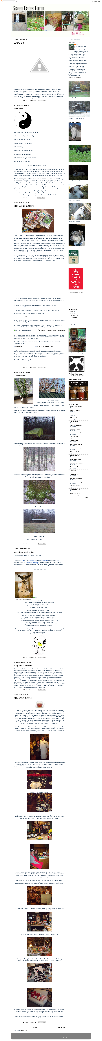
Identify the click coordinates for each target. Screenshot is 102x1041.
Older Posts (61, 1027)
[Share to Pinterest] (45, 100)
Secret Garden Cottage (76, 482)
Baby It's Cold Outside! (23, 666)
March (73, 313)
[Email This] (39, 100)
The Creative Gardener (76, 478)
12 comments (32, 657)
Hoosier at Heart (74, 455)
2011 (71, 324)
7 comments (32, 197)
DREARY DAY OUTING (23, 698)
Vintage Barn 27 (74, 495)
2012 (71, 311)
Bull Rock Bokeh (74, 436)
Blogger (66, 1037)
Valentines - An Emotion (24, 552)
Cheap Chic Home (75, 429)
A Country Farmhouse (76, 417)
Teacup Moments (75, 493)
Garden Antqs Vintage (76, 425)
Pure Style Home (74, 470)
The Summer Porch (75, 466)
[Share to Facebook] (43, 100)
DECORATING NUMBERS (24, 206)
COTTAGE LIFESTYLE (76, 444)
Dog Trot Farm (74, 421)
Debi (77, 44)
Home (35, 1027)
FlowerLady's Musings (76, 406)
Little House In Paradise (76, 463)
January (74, 322)
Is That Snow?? (20, 376)
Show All (86, 497)
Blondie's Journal (75, 410)
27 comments (32, 100)
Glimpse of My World (76, 451)
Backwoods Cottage (75, 448)
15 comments (32, 543)
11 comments (32, 367)
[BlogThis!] (40, 100)
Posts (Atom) (24, 1030)
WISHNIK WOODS (75, 489)
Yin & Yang (18, 109)
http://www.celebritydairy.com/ (23, 599)
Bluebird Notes (74, 440)
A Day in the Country (75, 459)
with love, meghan (75, 485)
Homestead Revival (75, 433)
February (74, 319)
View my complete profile (75, 77)
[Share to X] (42, 100)
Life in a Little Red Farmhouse (78, 414)
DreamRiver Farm (74, 474)
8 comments (32, 1022)
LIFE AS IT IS (19, 43)
